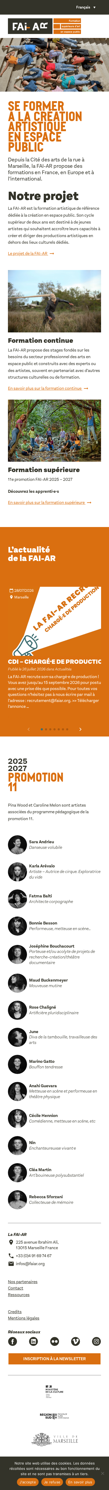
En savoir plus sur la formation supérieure (46, 502)
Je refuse (52, 1482)
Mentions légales (23, 1318)
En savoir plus (80, 1482)
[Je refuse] (102, 1473)
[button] (42, 729)
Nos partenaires (23, 1282)
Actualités (63, 669)
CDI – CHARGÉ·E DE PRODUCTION (57, 661)
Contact (15, 1288)
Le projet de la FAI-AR (28, 253)
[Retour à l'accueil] (44, 26)
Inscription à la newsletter (54, 1358)
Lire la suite (19, 717)
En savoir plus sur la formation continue (45, 388)
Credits (15, 1312)
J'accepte (28, 1482)
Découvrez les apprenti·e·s (33, 491)
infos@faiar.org (30, 1263)
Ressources (19, 1295)
